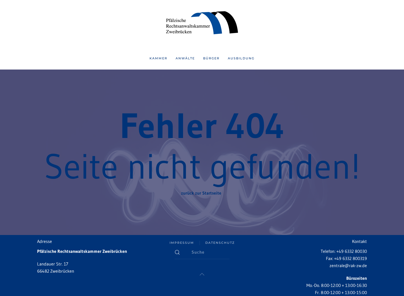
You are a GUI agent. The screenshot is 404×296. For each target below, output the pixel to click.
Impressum (182, 243)
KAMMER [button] (158, 58)
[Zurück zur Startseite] (202, 23)
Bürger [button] (211, 58)
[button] (202, 274)
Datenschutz (220, 243)
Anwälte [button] (185, 58)
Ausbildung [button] (241, 58)
